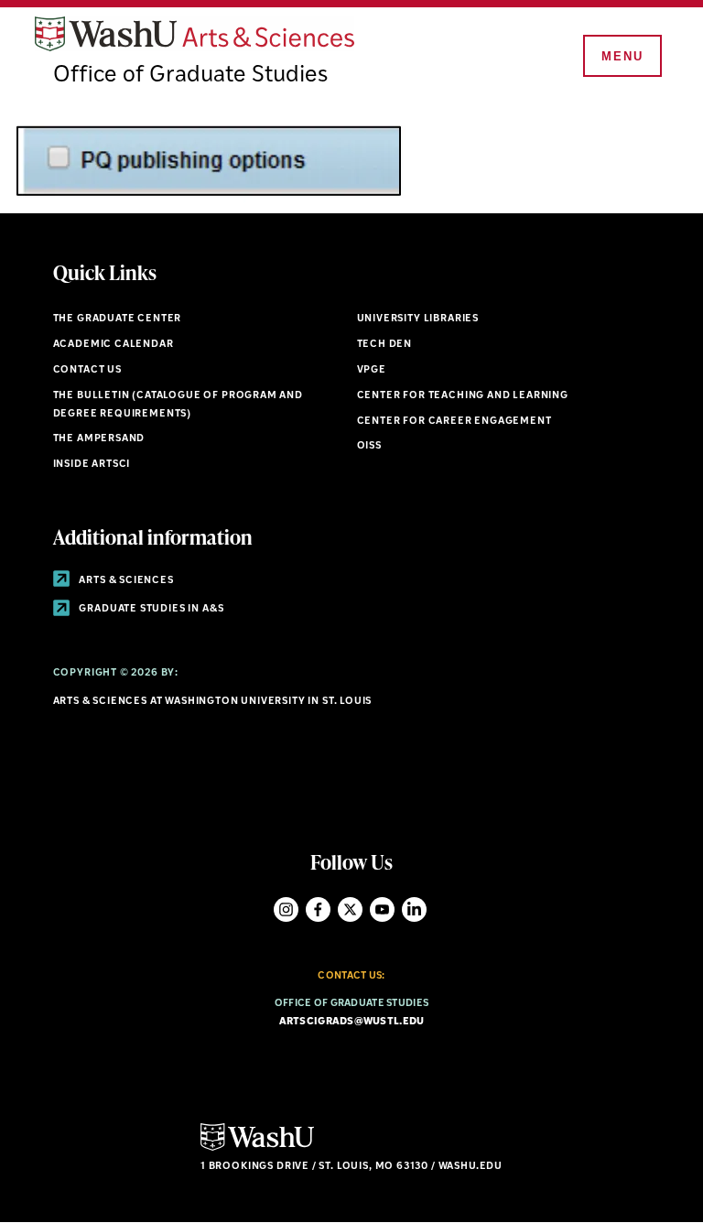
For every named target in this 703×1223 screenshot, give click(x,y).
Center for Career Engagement (454, 422)
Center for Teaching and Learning (462, 396)
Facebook (318, 909)
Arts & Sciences (125, 581)
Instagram (286, 909)
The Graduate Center (117, 319)
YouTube (382, 909)
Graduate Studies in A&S (150, 609)
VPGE (371, 370)
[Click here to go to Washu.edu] (257, 1148)
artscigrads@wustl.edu (352, 1022)
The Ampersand (99, 439)
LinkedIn (414, 909)
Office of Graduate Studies (190, 75)
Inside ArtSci (92, 465)
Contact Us (87, 370)
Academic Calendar (113, 345)
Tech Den (385, 345)
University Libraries (418, 319)
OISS (369, 446)
